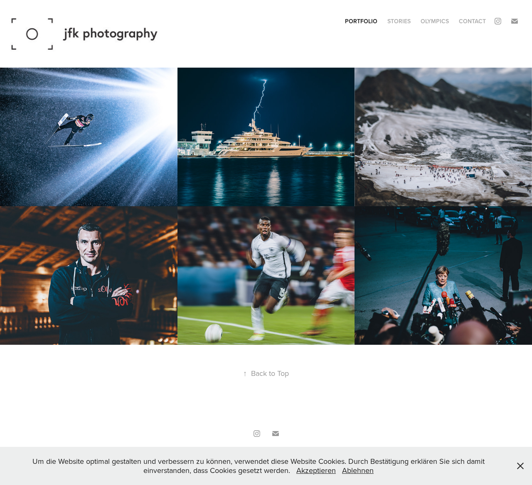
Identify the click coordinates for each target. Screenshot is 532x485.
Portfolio (361, 21)
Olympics (435, 21)
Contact (472, 21)
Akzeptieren (316, 470)
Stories (399, 21)
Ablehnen (358, 470)
